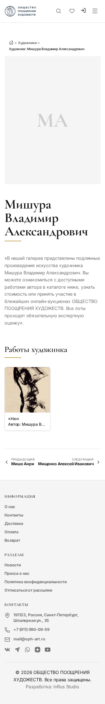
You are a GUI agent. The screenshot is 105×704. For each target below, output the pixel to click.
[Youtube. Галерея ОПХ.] (47, 650)
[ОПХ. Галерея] (17, 650)
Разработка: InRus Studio (52, 686)
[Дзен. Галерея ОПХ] (37, 650)
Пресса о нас (16, 573)
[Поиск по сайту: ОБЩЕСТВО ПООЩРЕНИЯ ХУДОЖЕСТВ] (58, 11)
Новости (12, 564)
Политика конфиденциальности (35, 581)
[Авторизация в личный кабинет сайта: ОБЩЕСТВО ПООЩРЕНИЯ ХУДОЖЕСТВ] (83, 11)
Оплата (11, 531)
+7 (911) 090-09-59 (31, 629)
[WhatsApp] (27, 650)
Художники (27, 43)
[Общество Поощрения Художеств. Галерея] (7, 650)
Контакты (13, 515)
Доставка (13, 523)
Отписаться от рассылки (28, 590)
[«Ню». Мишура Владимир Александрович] (27, 390)
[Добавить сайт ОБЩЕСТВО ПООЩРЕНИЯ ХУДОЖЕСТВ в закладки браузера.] (72, 11)
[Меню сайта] (95, 11)
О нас (9, 506)
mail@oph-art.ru (29, 638)
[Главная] (11, 42)
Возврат (12, 540)
